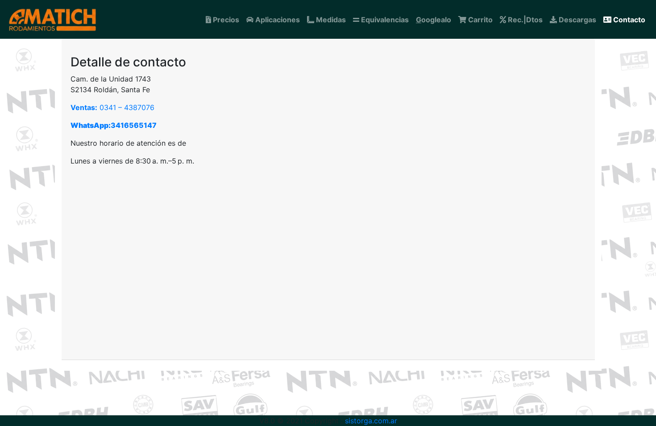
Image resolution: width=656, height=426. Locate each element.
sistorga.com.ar (370, 420)
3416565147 (114, 125)
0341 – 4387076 (112, 107)
